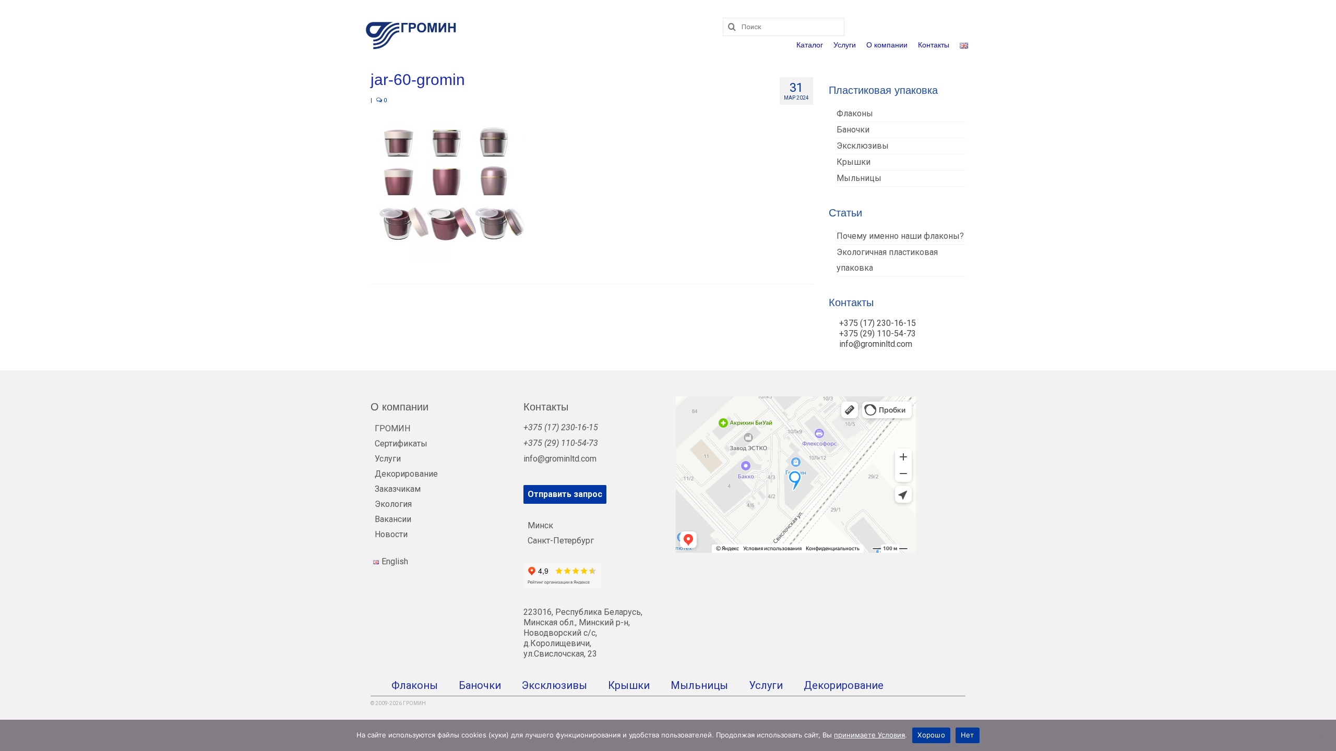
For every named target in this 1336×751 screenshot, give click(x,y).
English (394, 561)
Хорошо (931, 735)
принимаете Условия (869, 735)
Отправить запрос (565, 494)
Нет (967, 735)
